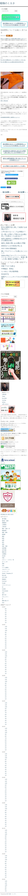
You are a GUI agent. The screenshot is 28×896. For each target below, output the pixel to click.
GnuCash (4, 581)
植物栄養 (4, 530)
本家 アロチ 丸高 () (8, 266)
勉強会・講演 (5, 520)
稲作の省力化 (4, 443)
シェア (8, 187)
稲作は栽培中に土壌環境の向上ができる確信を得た (14, 239)
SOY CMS (4, 577)
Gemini (7, 171)
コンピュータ (5, 571)
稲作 (3, 542)
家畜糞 (3, 534)
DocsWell (4, 398)
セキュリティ (5, 596)
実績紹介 (4, 579)
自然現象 (4, 548)
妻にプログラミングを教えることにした (14, 252)
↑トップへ (14, 894)
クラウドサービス (6, 585)
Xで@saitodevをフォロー (12, 174)
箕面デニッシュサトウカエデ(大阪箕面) (14, 277)
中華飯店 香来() (7, 269)
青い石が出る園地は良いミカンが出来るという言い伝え (13, 60)
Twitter (3, 396)
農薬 (3, 536)
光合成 (3, 555)
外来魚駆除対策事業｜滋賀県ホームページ (10, 117)
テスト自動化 (5, 567)
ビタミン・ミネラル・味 (8, 559)
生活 (3, 602)
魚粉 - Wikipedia (4, 100)
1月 (6, 622)
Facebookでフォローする (11, 178)
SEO (3, 592)
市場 (3, 557)
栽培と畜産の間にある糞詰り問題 (13, 243)
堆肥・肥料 (9, 35)
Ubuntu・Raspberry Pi (7, 573)
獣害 (3, 538)
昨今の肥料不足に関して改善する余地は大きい (14, 228)
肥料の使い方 (5, 600)
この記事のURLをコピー (11, 139)
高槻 (3, 563)
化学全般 (4, 550)
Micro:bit (4, 575)
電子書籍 (4, 518)
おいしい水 (4, 561)
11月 (6, 628)
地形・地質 (4, 546)
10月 (6, 630)
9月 (6, 632)
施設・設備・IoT (6, 528)
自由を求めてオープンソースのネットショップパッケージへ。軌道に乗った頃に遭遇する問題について (14, 257)
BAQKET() (5, 274)
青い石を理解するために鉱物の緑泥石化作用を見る (12, 62)
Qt (2, 587)
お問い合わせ (5, 404)
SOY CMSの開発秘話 (9, 248)
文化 (3, 565)
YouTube (4, 400)
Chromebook (5, 591)
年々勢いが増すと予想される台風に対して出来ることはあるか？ (14, 235)
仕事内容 (4, 394)
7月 (6, 610)
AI (2, 598)
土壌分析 (4, 526)
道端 (3, 544)
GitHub (3, 402)
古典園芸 (4, 554)
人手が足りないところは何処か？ (13, 232)
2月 (6, 620)
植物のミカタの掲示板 (12, 196)
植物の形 (4, 552)
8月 (6, 608)
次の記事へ (23, 192)
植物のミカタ (7, 3)
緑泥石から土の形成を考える (11, 246)
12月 (6, 626)
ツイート (3, 187)
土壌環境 (4, 524)
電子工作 (4, 594)
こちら (11, 426)
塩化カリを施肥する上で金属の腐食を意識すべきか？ (13, 38)
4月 (6, 616)
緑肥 (3, 540)
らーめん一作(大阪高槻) (9, 271)
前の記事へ (6, 192)
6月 (6, 612)
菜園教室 (4, 522)
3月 (6, 618)
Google (3, 583)
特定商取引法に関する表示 (7, 514)
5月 (6, 614)
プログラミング (6, 569)
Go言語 (4, 589)
